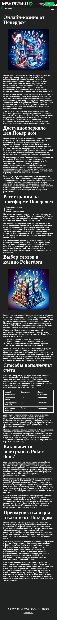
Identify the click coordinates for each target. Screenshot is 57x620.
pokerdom (19, 81)
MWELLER (15, 3)
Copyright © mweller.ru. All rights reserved (28, 610)
